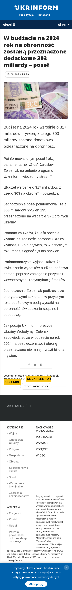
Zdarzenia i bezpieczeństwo (19, 494)
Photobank (43, 15)
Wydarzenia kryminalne (16, 485)
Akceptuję (36, 584)
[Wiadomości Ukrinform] (36, 7)
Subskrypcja (26, 15)
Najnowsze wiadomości (45, 429)
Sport (12, 477)
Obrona (14, 461)
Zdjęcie (42, 449)
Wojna (13, 433)
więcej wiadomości (36, 386)
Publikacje (44, 436)
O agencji (15, 513)
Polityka (14, 449)
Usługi (13, 525)
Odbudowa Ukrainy (16, 441)
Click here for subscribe (27, 380)
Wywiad (42, 443)
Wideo (40, 455)
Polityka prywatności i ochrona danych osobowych (19, 536)
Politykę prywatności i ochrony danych (36, 577)
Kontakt (14, 519)
